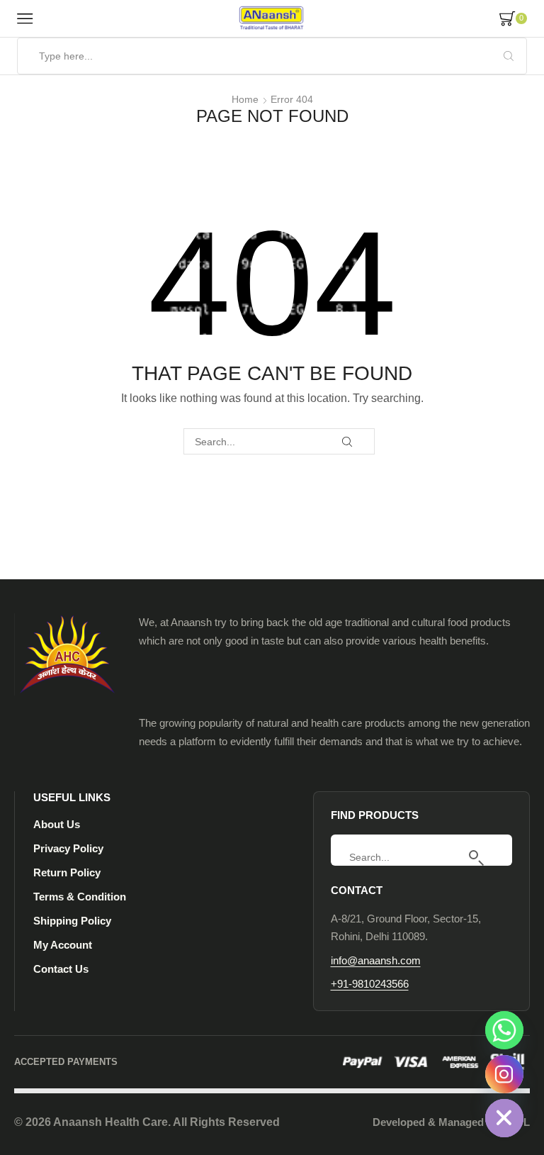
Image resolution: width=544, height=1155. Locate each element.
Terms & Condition (79, 897)
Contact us (61, 969)
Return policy (67, 872)
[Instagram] (504, 1074)
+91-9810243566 (370, 984)
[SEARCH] (347, 441)
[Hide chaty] (504, 1118)
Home (245, 99)
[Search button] (508, 56)
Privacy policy (68, 848)
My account (62, 945)
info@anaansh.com (376, 960)
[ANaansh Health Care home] (67, 654)
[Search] (483, 857)
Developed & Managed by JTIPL (451, 1122)
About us (56, 824)
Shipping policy (72, 921)
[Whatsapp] (504, 1030)
